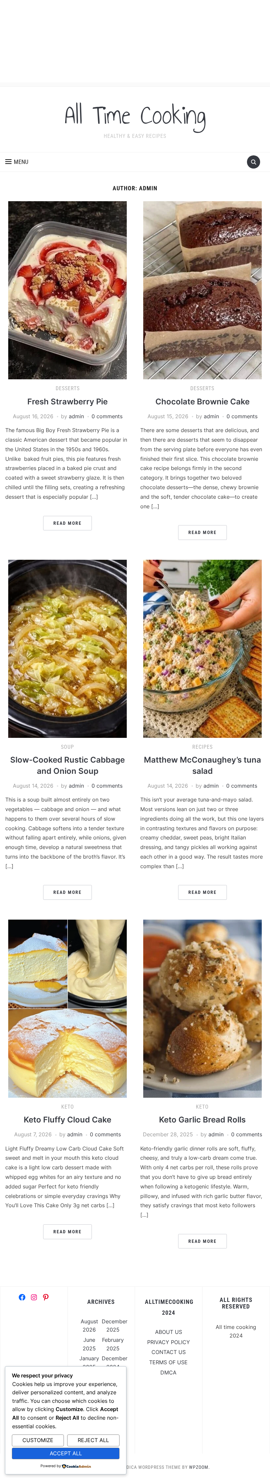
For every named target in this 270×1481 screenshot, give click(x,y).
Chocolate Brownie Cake (202, 401)
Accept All (66, 1453)
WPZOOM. (199, 1467)
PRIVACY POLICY (168, 1342)
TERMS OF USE (168, 1362)
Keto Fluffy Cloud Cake (67, 1119)
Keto (67, 1107)
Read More (67, 523)
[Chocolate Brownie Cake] (202, 290)
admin (76, 416)
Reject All (93, 1440)
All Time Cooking (135, 115)
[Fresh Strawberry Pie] (67, 290)
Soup (67, 747)
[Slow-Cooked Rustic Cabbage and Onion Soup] (67, 648)
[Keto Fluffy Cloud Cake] (67, 1008)
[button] (16, 162)
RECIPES (202, 747)
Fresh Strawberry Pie (67, 401)
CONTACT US (168, 1352)
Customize (37, 1440)
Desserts (68, 388)
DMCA (168, 1372)
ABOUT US (168, 1332)
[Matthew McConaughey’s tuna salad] (202, 648)
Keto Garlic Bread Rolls (202, 1119)
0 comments (107, 416)
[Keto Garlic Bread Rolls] (202, 1008)
